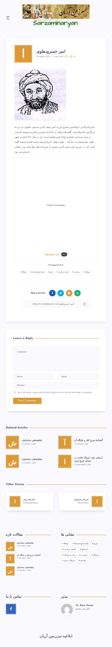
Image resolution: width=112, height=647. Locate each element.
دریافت (64, 254)
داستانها (85, 549)
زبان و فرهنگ (70, 555)
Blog (24, 272)
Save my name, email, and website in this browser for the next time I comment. (55, 392)
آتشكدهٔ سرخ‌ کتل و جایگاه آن (88, 440)
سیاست (77, 272)
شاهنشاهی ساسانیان (32, 440)
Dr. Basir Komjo (84, 605)
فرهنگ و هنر (69, 561)
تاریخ (51, 272)
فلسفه (83, 561)
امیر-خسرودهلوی (52, 254)
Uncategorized (37, 272)
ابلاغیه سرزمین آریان (56, 636)
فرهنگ (87, 272)
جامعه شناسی (63, 272)
